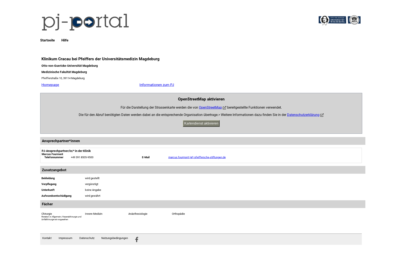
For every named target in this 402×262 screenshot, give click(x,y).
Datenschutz (86, 238)
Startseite (47, 40)
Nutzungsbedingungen (114, 238)
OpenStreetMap (210, 107)
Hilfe (64, 40)
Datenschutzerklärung (303, 115)
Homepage (50, 85)
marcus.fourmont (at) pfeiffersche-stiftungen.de (197, 157)
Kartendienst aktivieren (201, 123)
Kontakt (47, 238)
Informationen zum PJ (156, 85)
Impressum (65, 238)
